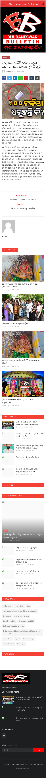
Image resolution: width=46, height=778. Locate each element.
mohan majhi (7, 606)
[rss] (4, 735)
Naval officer (7, 639)
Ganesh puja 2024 (9, 621)
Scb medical (7, 616)
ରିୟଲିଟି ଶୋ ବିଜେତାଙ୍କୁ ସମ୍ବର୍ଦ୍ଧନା (23, 208)
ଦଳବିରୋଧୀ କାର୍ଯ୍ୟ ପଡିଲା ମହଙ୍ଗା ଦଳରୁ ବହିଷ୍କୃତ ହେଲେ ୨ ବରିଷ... (29, 584)
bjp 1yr (17, 639)
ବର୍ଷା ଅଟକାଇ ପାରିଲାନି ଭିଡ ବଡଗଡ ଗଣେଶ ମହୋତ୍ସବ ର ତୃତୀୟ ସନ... (22, 401)
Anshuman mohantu (22, 616)
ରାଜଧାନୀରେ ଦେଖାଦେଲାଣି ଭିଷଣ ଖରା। (23, 199)
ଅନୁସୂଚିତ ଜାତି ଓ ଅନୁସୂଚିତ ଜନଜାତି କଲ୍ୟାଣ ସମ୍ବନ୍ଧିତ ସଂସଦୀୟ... (27, 470)
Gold (28, 606)
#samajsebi (19, 606)
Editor (18, 427)
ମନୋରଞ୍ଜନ (6, 57)
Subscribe (38, 750)
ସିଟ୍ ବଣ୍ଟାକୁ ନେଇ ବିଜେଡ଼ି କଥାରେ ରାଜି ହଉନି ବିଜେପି (29, 719)
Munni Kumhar (8, 644)
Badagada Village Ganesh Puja (13, 626)
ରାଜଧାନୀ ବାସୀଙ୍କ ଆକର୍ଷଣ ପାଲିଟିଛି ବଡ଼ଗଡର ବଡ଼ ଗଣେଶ (20, 361)
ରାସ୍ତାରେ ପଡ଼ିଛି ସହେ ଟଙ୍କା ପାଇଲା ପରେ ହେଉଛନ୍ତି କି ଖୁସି (29, 560)
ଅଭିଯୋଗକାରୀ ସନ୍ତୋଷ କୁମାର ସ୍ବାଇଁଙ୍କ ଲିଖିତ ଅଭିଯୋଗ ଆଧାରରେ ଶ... (29, 446)
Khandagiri (20, 644)
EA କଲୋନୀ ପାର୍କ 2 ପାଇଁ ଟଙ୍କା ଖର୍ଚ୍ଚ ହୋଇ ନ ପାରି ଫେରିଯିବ (30, 435)
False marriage (28, 639)
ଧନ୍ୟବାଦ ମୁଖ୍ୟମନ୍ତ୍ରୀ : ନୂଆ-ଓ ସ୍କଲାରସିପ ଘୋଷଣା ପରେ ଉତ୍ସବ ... (28, 423)
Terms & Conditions (22, 769)
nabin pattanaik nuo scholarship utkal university (20, 611)
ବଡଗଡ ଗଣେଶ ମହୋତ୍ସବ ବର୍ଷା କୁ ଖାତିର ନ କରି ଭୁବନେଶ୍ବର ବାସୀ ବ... (20, 285)
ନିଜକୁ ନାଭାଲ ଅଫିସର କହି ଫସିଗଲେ (27, 457)
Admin (8, 71)
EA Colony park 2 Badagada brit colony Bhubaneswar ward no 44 (21, 632)
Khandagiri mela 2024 (26, 621)
